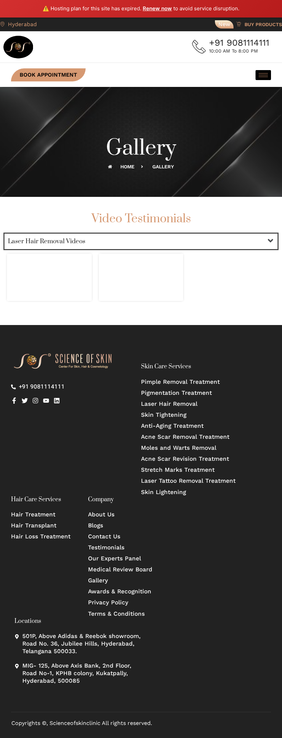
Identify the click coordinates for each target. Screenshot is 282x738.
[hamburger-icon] (263, 75)
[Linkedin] (57, 401)
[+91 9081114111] (199, 47)
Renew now (157, 8)
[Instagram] (35, 401)
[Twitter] (25, 401)
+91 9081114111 (239, 42)
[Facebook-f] (14, 401)
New (224, 24)
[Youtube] (46, 401)
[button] (271, 241)
